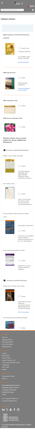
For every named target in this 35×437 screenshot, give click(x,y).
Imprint (4, 369)
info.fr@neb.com (11, 401)
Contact (4, 353)
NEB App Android (7, 342)
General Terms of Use (8, 360)
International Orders (8, 376)
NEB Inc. (4, 378)
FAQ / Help (5, 367)
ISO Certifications (7, 344)
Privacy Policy (6, 358)
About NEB (5, 355)
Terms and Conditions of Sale (11, 362)
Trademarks (6, 365)
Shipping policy (6, 346)
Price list (4, 337)
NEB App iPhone (7, 339)
